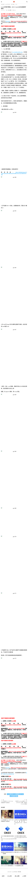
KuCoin (8, 21)
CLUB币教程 (15, 794)
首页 (3, 876)
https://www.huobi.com (8, 773)
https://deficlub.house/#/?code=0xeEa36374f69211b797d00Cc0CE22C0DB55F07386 (14, 173)
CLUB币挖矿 (9, 794)
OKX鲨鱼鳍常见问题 (18, 865)
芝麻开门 (24, 41)
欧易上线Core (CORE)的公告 (20, 852)
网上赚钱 (12, 4)
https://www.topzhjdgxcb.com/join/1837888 (11, 32)
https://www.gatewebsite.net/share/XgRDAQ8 (12, 42)
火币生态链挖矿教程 (14, 796)
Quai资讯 (10, 876)
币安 (13, 13)
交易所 (24, 876)
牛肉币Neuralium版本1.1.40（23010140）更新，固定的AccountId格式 (21, 803)
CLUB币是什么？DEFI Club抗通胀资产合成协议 (7, 802)
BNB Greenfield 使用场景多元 (7, 865)
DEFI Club (21, 794)
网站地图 (19, 871)
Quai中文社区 (14, 1)
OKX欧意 (13, 29)
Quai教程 (17, 876)
